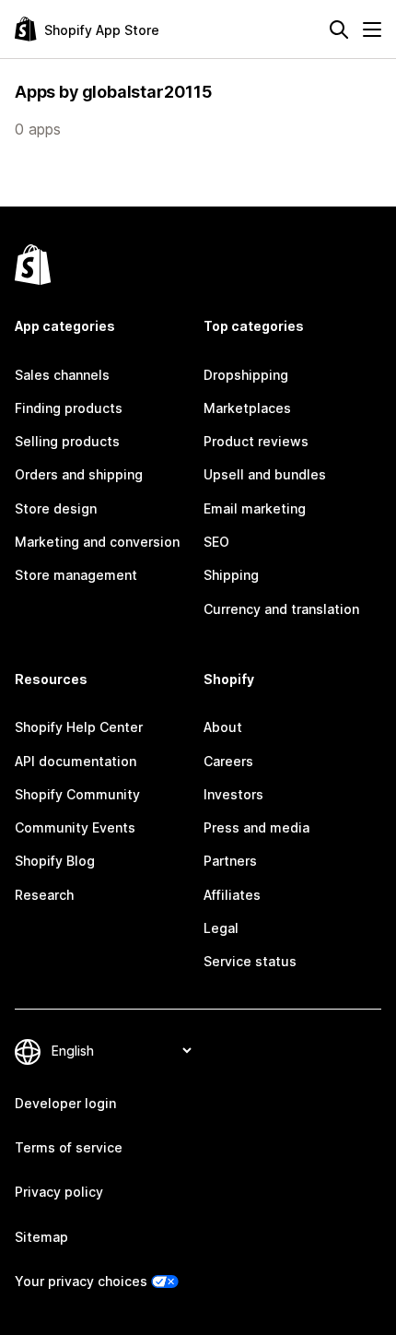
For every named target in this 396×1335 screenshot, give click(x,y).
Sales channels (62, 375)
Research (44, 895)
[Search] (339, 29)
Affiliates (232, 895)
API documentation (75, 761)
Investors (233, 794)
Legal (221, 928)
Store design (56, 508)
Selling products (67, 441)
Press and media (256, 827)
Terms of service (68, 1147)
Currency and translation (281, 609)
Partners (230, 860)
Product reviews (256, 441)
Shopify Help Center (79, 727)
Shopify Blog (55, 860)
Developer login (65, 1103)
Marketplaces (247, 408)
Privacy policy (59, 1191)
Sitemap (41, 1237)
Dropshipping (246, 375)
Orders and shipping (79, 474)
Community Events (75, 827)
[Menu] (372, 29)
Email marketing (255, 508)
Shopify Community (77, 794)
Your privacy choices (81, 1281)
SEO (216, 541)
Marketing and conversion (97, 541)
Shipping (231, 575)
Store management (76, 575)
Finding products (68, 408)
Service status (250, 961)
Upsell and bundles (265, 474)
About (223, 727)
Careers (228, 761)
